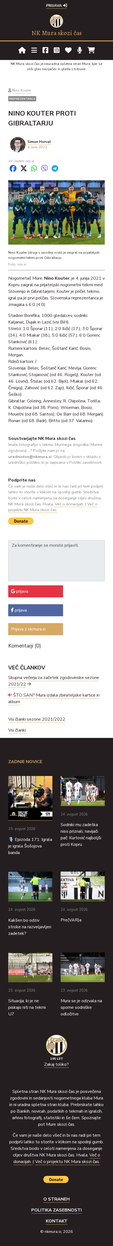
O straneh (56, 1199)
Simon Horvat (39, 141)
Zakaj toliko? (56, 1064)
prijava (21, 591)
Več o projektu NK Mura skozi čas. (52, 507)
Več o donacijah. (70, 504)
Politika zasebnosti (56, 1210)
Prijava (54, 5)
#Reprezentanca (22, 99)
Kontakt (56, 1221)
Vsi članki (17, 730)
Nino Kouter (21, 90)
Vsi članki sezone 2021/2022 (36, 719)
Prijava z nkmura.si (28, 629)
